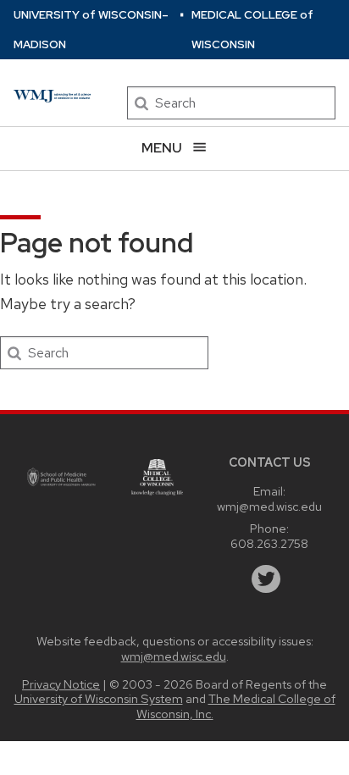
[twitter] (266, 579)
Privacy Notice (61, 684)
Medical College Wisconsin (252, 30)
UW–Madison (91, 30)
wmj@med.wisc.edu (269, 506)
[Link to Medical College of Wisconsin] (157, 477)
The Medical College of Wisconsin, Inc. (235, 705)
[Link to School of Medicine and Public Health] (62, 478)
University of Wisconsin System (98, 698)
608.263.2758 (269, 543)
